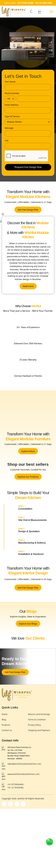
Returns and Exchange (39, 714)
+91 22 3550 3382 (43, 2)
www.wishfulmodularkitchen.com (23, 774)
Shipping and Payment (39, 730)
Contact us (7, 730)
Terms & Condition (37, 719)
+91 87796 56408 (25, 2)
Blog (4, 719)
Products (6, 725)
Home (4, 714)
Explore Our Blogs (28, 623)
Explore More (28, 451)
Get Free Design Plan (28, 209)
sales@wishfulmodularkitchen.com (24, 763)
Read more (28, 286)
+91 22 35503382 (15, 787)
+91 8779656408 (15, 784)
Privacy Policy (34, 725)
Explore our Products (28, 476)
